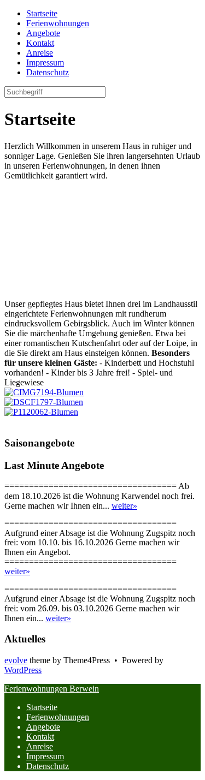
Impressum (45, 756)
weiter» (124, 505)
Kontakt (40, 736)
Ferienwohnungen (57, 717)
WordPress (23, 670)
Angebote (43, 726)
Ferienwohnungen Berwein (51, 688)
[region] (102, 240)
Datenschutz (47, 766)
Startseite (41, 707)
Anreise (39, 746)
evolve (15, 660)
